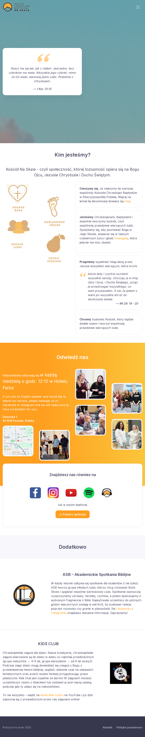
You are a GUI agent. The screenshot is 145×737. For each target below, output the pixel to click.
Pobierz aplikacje (74, 514)
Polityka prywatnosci (129, 727)
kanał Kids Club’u (51, 695)
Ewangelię (121, 238)
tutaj (127, 201)
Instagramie (58, 613)
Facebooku (123, 608)
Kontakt (107, 727)
